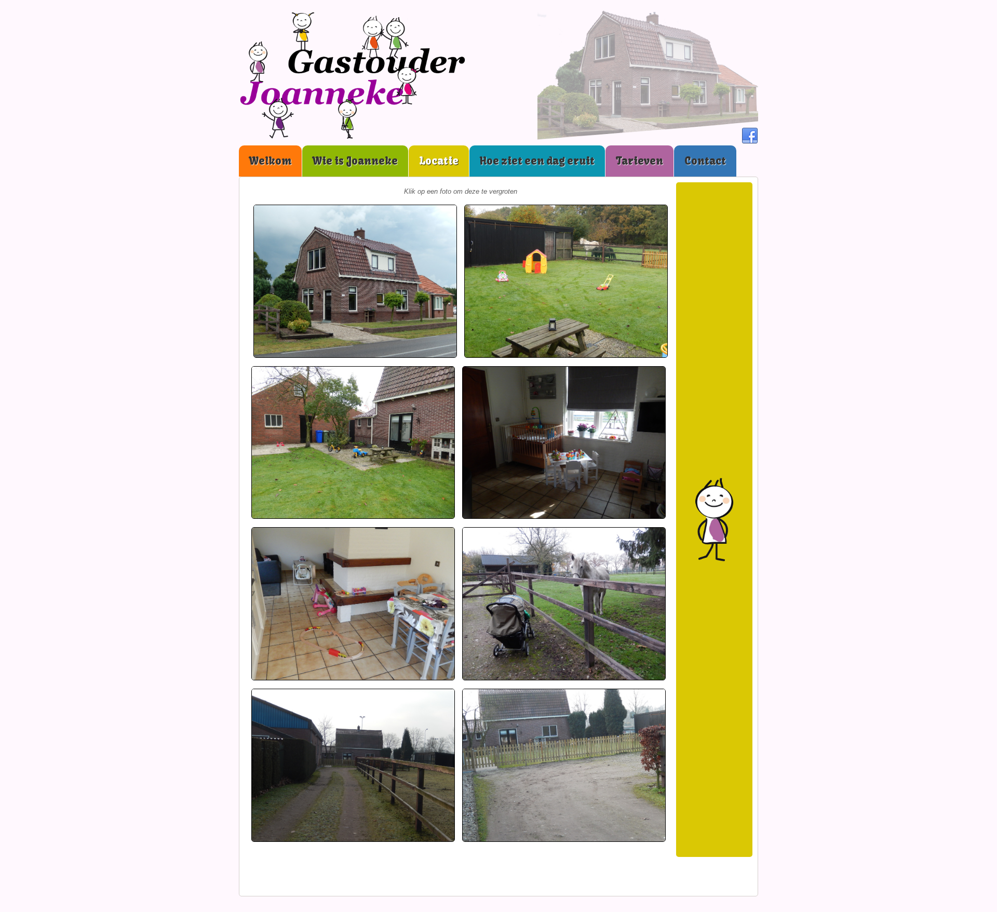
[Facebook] (750, 136)
